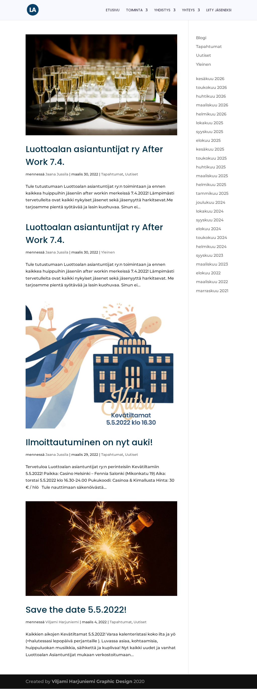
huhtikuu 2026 (211, 96)
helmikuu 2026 (211, 114)
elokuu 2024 (208, 228)
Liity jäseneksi (218, 10)
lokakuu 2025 (209, 122)
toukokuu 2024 (211, 237)
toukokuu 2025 (211, 158)
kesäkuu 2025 (210, 149)
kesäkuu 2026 (210, 78)
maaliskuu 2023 (212, 264)
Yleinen (108, 252)
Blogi (201, 37)
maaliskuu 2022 (212, 281)
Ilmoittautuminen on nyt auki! (89, 442)
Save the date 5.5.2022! (76, 610)
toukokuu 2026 (211, 87)
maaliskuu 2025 (212, 175)
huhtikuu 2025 (211, 167)
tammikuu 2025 (212, 193)
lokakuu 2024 (210, 211)
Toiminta (134, 10)
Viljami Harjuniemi (62, 622)
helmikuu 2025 (211, 184)
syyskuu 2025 (209, 131)
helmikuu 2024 (211, 246)
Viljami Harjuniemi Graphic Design (92, 681)
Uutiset (131, 174)
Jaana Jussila (56, 174)
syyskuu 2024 (210, 220)
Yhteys (188, 10)
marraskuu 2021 (212, 290)
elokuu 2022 (208, 273)
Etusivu (112, 10)
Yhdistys (162, 10)
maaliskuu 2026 (212, 105)
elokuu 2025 (208, 140)
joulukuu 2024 (210, 202)
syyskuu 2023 (209, 255)
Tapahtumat (112, 174)
